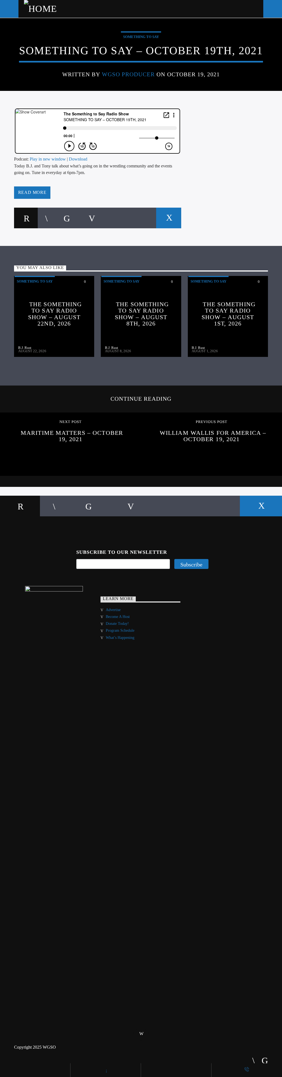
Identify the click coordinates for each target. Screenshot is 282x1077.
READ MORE (32, 192)
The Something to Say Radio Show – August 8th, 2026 (142, 314)
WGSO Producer (128, 74)
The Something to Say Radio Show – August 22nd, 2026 (55, 314)
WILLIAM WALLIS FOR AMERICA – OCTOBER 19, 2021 (213, 436)
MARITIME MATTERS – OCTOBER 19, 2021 (72, 436)
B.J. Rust (24, 348)
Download (78, 159)
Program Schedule (120, 630)
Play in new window (48, 159)
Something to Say (141, 37)
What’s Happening (120, 638)
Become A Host (118, 617)
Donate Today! (117, 624)
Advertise (113, 610)
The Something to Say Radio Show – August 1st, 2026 (229, 314)
